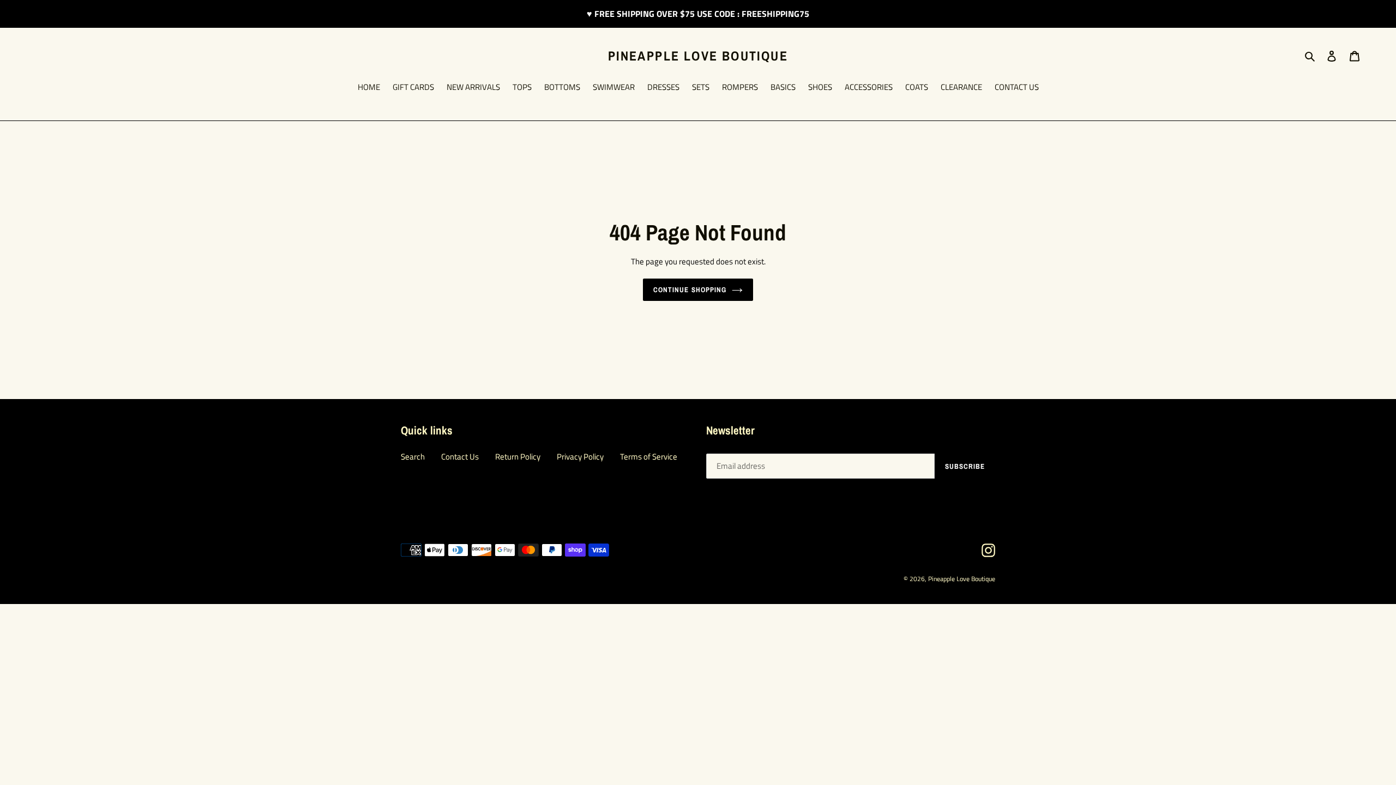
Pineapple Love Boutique (698, 56)
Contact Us (460, 456)
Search (413, 456)
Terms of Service (648, 456)
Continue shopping (689, 289)
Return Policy (517, 456)
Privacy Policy (580, 456)
